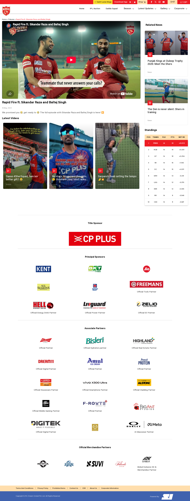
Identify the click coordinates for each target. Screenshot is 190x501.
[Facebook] (151, 2)
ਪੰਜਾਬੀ (172, 2)
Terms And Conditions (24, 488)
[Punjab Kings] (6, 11)
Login (184, 2)
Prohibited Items (58, 488)
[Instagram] (160, 2)
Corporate (179, 9)
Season (127, 9)
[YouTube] (164, 2)
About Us (93, 488)
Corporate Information (110, 488)
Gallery (163, 9)
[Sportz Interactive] (167, 497)
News (150, 72)
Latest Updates (145, 9)
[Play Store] (130, 2)
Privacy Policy (43, 488)
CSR (84, 488)
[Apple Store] (135, 2)
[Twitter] (155, 2)
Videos (8, 184)
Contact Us (74, 488)
